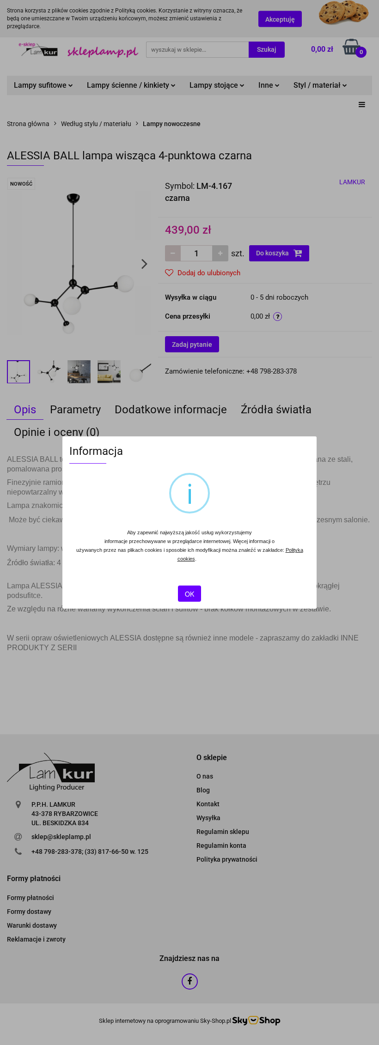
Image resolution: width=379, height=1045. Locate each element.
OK (189, 593)
